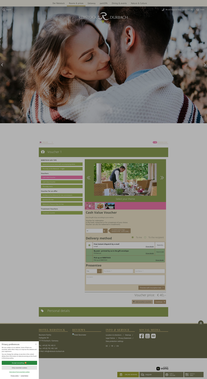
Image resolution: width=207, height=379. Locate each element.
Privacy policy (15, 376)
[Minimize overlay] (36, 344)
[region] (19, 353)
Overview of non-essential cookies (19, 372)
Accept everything (18, 363)
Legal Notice (24, 376)
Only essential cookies (19, 368)
